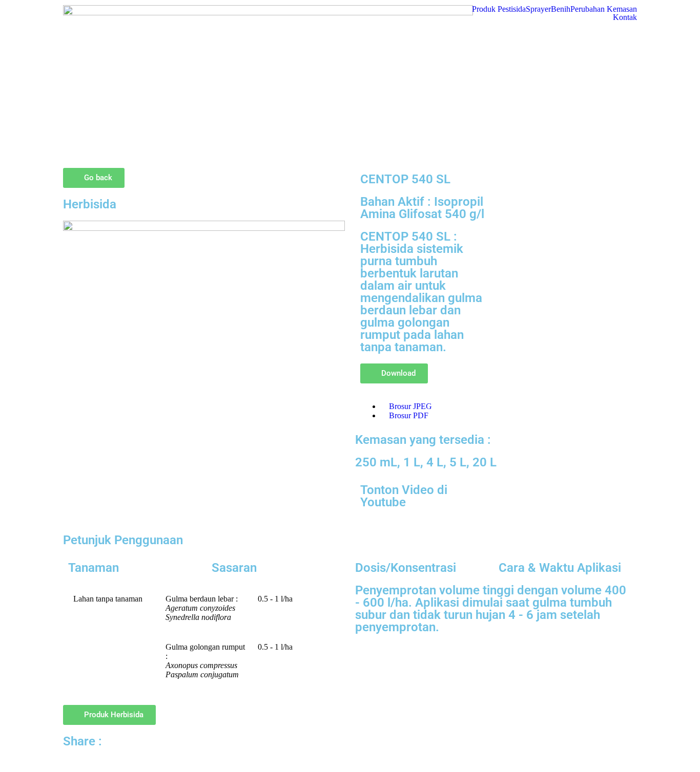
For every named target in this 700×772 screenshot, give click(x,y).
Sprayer (538, 9)
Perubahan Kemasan (603, 9)
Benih (560, 9)
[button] (394, 373)
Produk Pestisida (499, 9)
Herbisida (89, 204)
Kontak (625, 17)
